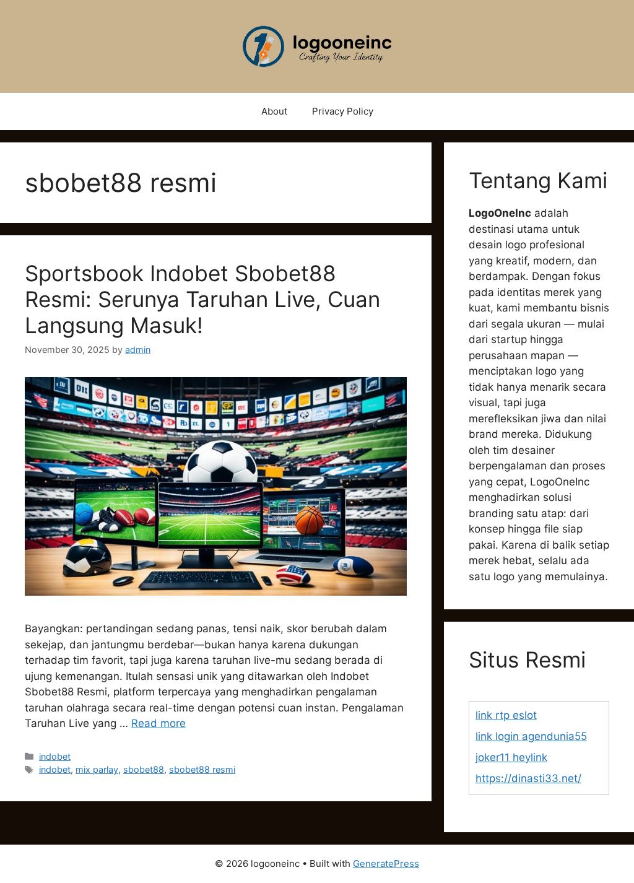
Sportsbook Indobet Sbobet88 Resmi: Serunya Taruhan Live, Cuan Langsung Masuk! (202, 299)
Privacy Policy (342, 111)
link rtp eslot (506, 715)
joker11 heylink (511, 757)
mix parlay (97, 769)
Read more (158, 723)
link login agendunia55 (531, 736)
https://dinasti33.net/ (528, 778)
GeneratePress (386, 863)
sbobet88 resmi (202, 769)
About (274, 111)
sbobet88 (143, 769)
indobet (55, 756)
